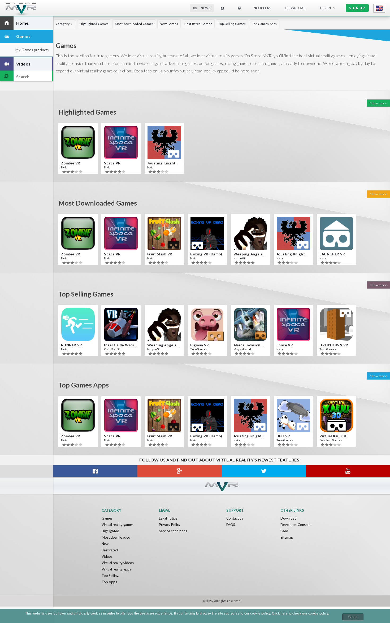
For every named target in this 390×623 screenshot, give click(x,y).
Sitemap (286, 537)
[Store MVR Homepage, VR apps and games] (30, 9)
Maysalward (242, 349)
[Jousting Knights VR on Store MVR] (164, 142)
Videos (107, 556)
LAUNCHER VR (332, 254)
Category (63, 24)
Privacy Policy (169, 524)
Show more (378, 103)
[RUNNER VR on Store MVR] (78, 324)
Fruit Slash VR (159, 254)
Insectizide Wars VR (120, 345)
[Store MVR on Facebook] (95, 471)
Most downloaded (116, 537)
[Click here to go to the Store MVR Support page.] (239, 8)
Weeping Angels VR (249, 254)
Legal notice (168, 518)
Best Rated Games (198, 24)
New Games (169, 24)
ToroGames (198, 349)
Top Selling (110, 575)
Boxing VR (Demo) (206, 254)
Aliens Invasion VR (249, 345)
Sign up (357, 8)
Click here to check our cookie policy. (300, 613)
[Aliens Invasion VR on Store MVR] (250, 324)
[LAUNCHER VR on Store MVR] (336, 233)
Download (288, 518)
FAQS (230, 524)
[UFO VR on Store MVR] (293, 415)
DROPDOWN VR (333, 345)
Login (325, 8)
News (205, 8)
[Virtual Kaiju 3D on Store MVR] (336, 415)
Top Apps (109, 582)
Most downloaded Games (134, 24)
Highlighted (110, 531)
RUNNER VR (71, 345)
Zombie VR (70, 163)
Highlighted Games (94, 24)
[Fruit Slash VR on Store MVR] (164, 233)
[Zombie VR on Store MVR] (78, 142)
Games (107, 518)
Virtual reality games (117, 524)
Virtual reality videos (118, 563)
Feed (284, 531)
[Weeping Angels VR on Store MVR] (250, 233)
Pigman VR (199, 345)
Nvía (64, 167)
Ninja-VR (239, 258)
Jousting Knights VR (163, 163)
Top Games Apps (264, 24)
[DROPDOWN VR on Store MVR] (336, 324)
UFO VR (283, 436)
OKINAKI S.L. (113, 349)
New (105, 544)
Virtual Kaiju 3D (333, 436)
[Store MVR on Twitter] (264, 471)
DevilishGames (330, 440)
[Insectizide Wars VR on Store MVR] (121, 324)
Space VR (112, 163)
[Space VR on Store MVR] (121, 142)
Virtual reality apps (116, 569)
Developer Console (295, 524)
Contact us (234, 518)
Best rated (110, 550)
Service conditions (173, 531)
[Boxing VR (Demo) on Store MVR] (207, 233)
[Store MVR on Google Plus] (179, 471)
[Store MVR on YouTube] (348, 471)
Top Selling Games (232, 24)
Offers (264, 8)
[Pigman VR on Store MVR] (207, 324)
